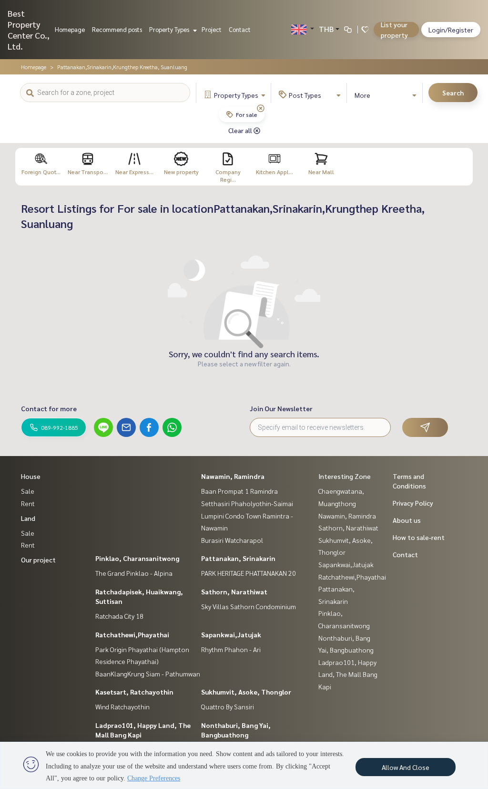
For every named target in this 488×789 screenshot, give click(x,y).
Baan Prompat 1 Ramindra (239, 491)
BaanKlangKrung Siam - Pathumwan (147, 673)
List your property (394, 29)
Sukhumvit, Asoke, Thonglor (246, 691)
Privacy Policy (413, 502)
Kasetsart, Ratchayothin (134, 691)
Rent (28, 503)
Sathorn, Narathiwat (234, 591)
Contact (240, 29)
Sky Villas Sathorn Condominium (248, 606)
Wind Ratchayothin (122, 706)
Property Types (170, 29)
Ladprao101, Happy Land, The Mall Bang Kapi (347, 674)
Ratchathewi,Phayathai (132, 634)
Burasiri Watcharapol (232, 540)
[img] (260, 108)
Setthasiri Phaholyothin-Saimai (247, 503)
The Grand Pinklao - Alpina (134, 573)
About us (407, 520)
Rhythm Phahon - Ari (231, 649)
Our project (38, 559)
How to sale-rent (419, 537)
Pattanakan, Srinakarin (238, 558)
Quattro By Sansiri (227, 706)
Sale (27, 491)
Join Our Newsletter (281, 408)
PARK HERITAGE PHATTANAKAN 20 (248, 573)
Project (212, 29)
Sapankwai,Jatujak (231, 634)
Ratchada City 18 (119, 616)
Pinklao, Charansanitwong (137, 558)
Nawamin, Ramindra (232, 476)
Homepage (70, 29)
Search (453, 92)
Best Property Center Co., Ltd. (29, 30)
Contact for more (49, 408)
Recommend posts (117, 29)
